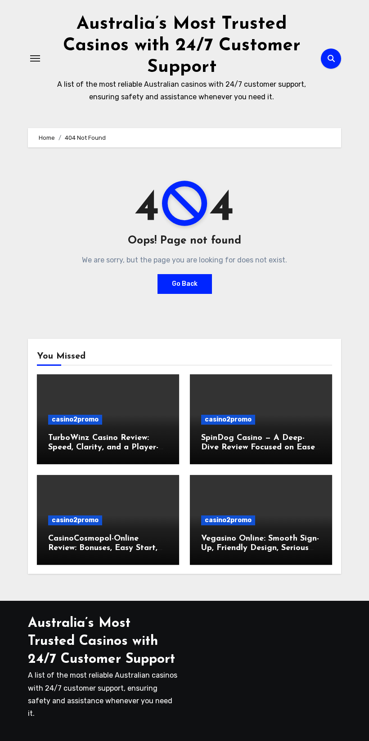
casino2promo (75, 419)
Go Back (185, 284)
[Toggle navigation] (35, 58)
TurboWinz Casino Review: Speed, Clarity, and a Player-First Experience (103, 447)
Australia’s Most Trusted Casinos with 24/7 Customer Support (182, 45)
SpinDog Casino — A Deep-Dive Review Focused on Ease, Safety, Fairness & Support (259, 447)
